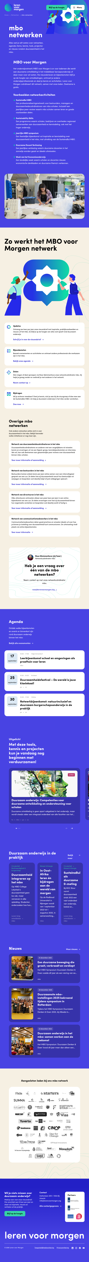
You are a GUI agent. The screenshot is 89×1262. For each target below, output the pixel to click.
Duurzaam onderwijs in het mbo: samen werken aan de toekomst (55, 1037)
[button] (16, 828)
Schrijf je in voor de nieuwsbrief (27, 340)
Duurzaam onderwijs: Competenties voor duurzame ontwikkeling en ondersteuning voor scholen (41, 804)
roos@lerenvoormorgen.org (43, 590)
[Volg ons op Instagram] (76, 1248)
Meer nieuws (71, 949)
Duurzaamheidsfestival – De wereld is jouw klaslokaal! (48, 682)
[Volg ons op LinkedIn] (72, 1248)
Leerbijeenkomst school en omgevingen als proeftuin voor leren (47, 660)
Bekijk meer (70, 856)
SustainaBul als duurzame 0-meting (72, 878)
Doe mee (17, 404)
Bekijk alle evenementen (19, 643)
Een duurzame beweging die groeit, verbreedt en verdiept (56, 964)
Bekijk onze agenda (21, 361)
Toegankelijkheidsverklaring (44, 1248)
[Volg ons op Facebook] (80, 1248)
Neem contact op (20, 383)
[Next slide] (72, 828)
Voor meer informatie (21, 532)
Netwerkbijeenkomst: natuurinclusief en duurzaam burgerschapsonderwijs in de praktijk (46, 705)
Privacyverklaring (63, 1248)
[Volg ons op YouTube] (84, 1248)
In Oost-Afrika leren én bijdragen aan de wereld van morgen (47, 882)
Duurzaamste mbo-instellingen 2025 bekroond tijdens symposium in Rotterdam (55, 999)
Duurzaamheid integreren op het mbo (22, 879)
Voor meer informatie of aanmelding (28, 460)
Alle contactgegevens (49, 1206)
